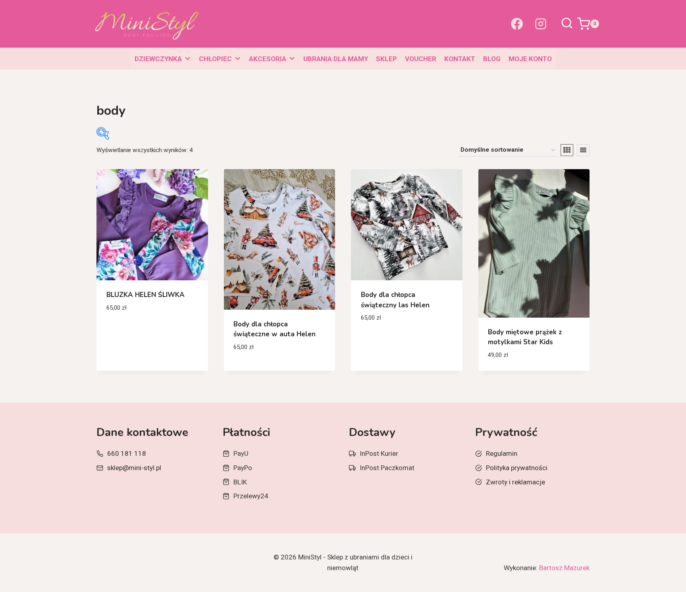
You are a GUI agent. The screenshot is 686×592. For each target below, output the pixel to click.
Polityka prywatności (516, 468)
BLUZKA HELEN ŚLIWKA (145, 294)
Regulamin (501, 453)
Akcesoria (267, 59)
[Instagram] (541, 24)
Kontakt (459, 59)
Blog (492, 59)
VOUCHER (420, 59)
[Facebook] (517, 24)
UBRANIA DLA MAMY (335, 59)
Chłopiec (215, 59)
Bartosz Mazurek (564, 568)
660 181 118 (126, 453)
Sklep (386, 59)
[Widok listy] (583, 150)
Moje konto (530, 59)
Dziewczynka (158, 59)
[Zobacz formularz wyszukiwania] (567, 23)
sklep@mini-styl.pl (134, 468)
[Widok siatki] (567, 150)
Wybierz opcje (129, 331)
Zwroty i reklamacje (515, 482)
